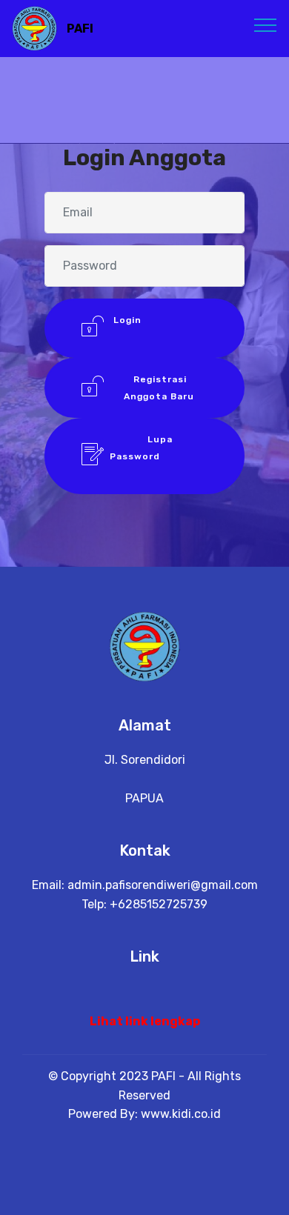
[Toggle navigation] (265, 24)
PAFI (80, 28)
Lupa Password (158, 456)
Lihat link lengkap (145, 1021)
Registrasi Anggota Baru (159, 387)
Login (158, 328)
